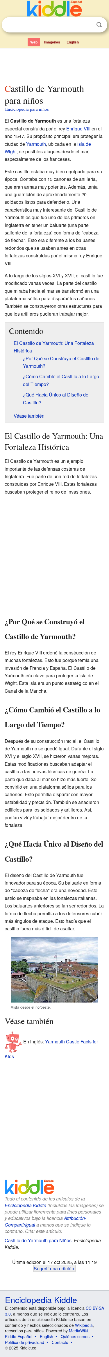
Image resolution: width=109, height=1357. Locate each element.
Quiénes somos (75, 1336)
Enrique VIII (78, 128)
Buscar (99, 24)
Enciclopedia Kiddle (25, 1205)
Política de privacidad (24, 1342)
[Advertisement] (54, 65)
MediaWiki (78, 1331)
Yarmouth (36, 144)
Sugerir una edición (54, 1268)
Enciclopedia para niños (27, 109)
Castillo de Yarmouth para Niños (38, 1240)
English (73, 42)
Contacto (60, 1342)
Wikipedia (84, 1325)
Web (33, 42)
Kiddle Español (18, 1336)
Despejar (87, 25)
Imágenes (52, 42)
